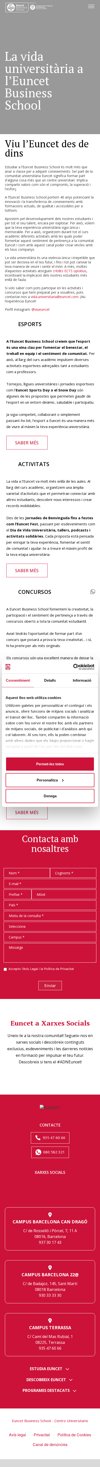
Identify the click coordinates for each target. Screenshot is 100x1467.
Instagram (32, 1195)
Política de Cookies (74, 1434)
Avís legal (17, 1434)
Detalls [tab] (50, 680)
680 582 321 (53, 1151)
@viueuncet (41, 309)
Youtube (67, 1195)
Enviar (50, 985)
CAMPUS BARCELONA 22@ (50, 1274)
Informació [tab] (82, 680)
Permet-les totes (50, 764)
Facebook (67, 1183)
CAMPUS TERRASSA (50, 1327)
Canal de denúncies (50, 1444)
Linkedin (32, 1183)
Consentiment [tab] (18, 680)
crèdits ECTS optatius (69, 271)
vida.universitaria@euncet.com (54, 296)
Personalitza (47, 780)
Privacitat (42, 1434)
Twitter (50, 1183)
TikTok (50, 1195)
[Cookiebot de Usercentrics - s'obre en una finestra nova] (73, 667)
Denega (50, 796)
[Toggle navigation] (91, 6)
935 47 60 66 (53, 1137)
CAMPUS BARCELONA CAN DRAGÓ (50, 1222)
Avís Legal (30, 969)
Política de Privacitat (59, 969)
